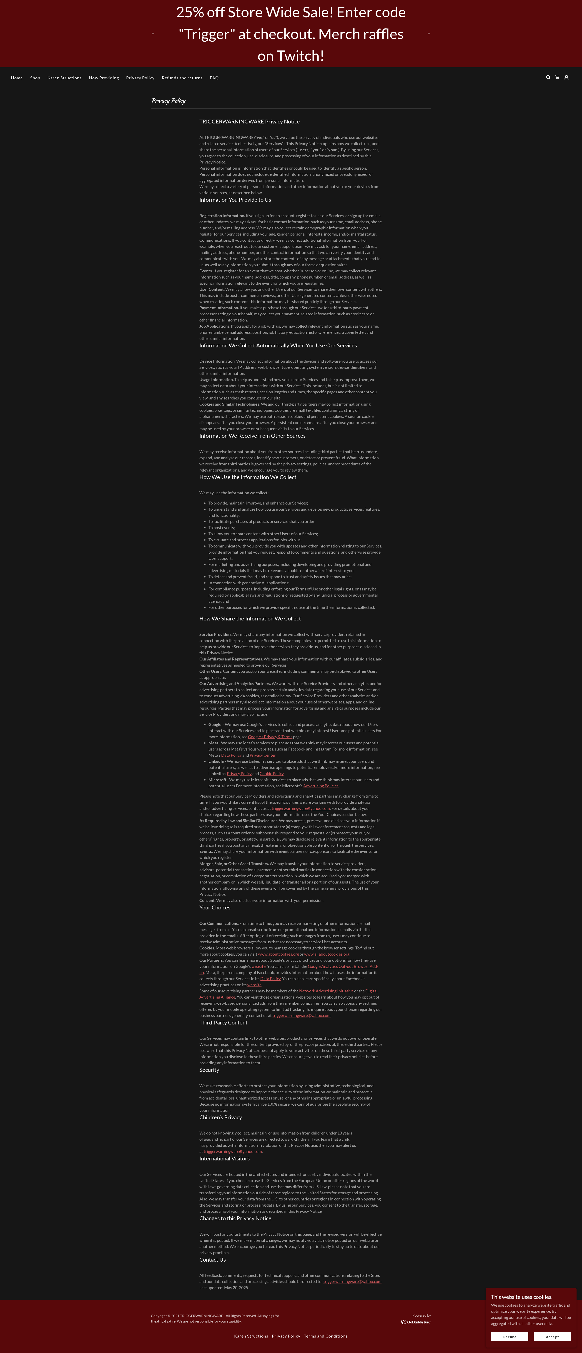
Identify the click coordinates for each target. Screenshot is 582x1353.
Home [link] (17, 77)
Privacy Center (263, 755)
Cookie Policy (271, 773)
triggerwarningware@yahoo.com (301, 808)
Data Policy (231, 755)
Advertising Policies (321, 785)
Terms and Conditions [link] (326, 1335)
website (258, 966)
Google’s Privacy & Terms (270, 736)
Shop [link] (35, 77)
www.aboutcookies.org (278, 953)
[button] (566, 77)
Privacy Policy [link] (140, 77)
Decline (510, 1337)
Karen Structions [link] (65, 77)
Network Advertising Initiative (326, 990)
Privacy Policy (239, 773)
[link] (557, 77)
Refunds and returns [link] (182, 77)
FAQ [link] (214, 77)
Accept (552, 1337)
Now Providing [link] (104, 77)
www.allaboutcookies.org (326, 953)
